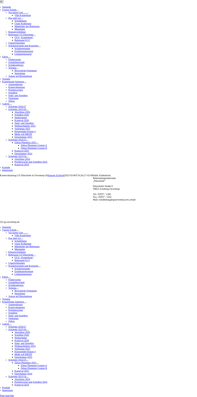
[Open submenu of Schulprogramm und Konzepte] (39, 46)
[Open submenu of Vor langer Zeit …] (27, 13)
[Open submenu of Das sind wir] (22, 18)
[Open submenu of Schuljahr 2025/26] (27, 110)
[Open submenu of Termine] (17, 68)
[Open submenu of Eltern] (9, 57)
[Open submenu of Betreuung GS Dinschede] (34, 35)
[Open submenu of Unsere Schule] (17, 10)
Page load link (7, 395)
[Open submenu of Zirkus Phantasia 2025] (37, 143)
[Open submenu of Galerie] (10, 104)
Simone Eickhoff (56, 175)
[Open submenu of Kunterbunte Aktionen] (25, 82)
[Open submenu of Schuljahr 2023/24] (27, 157)
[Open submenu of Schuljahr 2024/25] (27, 140)
